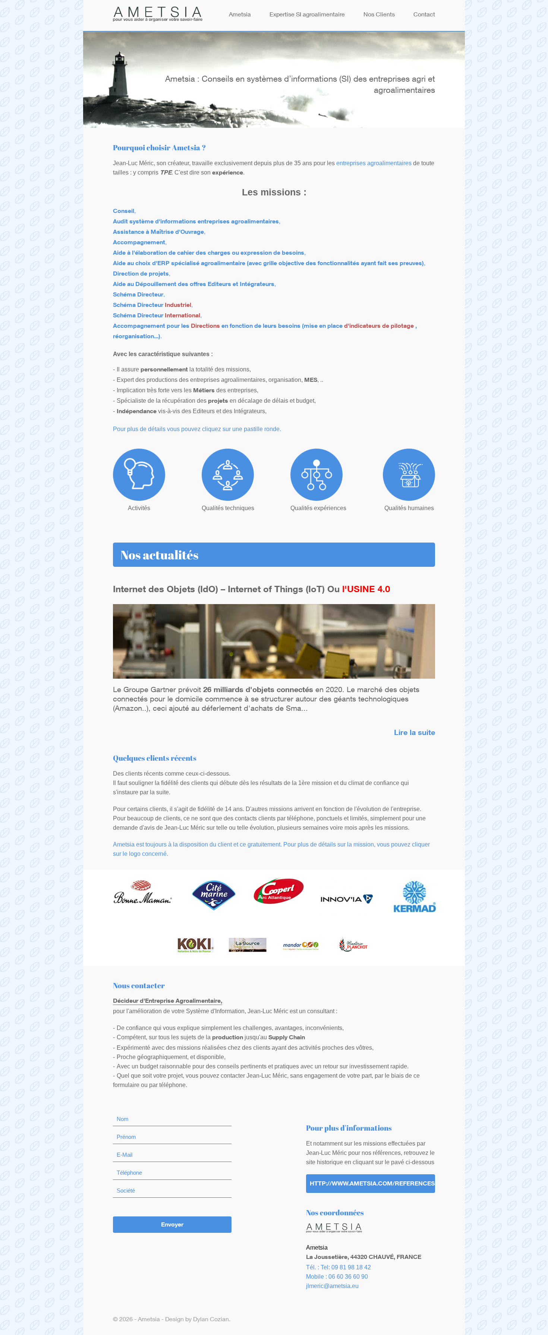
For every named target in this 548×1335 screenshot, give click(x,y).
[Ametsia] (157, 15)
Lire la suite (414, 733)
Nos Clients (379, 15)
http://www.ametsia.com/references (372, 1184)
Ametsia (240, 15)
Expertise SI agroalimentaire (307, 15)
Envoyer (172, 1225)
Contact (424, 15)
